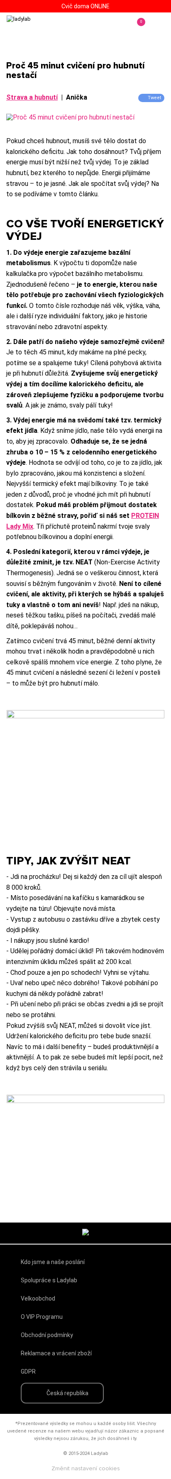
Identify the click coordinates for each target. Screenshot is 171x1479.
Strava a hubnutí (32, 97)
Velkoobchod (38, 1298)
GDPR (28, 1371)
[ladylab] (41, 27)
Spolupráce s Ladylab (49, 1280)
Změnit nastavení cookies (85, 1469)
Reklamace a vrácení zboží (56, 1353)
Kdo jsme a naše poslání (53, 1262)
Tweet (154, 97)
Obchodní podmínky (47, 1335)
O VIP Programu (42, 1316)
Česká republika (67, 1393)
